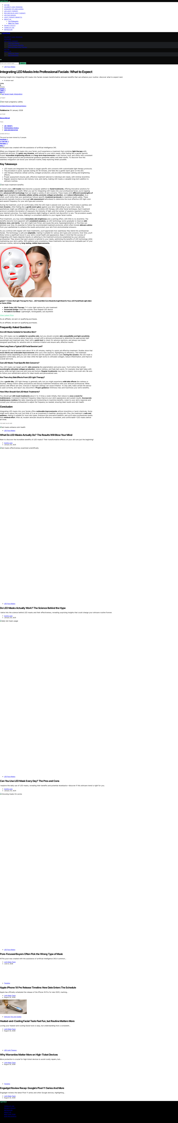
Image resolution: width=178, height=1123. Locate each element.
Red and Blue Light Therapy (15, 13)
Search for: (3, 61)
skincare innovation (11, 130)
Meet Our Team (13, 23)
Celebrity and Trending (13, 7)
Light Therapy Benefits (13, 17)
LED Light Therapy (11, 11)
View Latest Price (7, 315)
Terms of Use (9, 27)
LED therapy (8, 126)
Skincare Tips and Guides (14, 9)
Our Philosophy (13, 21)
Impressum (8, 29)
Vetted (6, 5)
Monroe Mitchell (5, 118)
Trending (7, 983)
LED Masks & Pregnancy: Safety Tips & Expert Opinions (13, 106)
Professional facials (11, 128)
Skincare (7, 39)
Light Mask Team (10, 962)
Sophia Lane (8, 443)
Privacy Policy (10, 25)
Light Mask (4, 1)
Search (22, 63)
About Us (7, 19)
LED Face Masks (10, 15)
